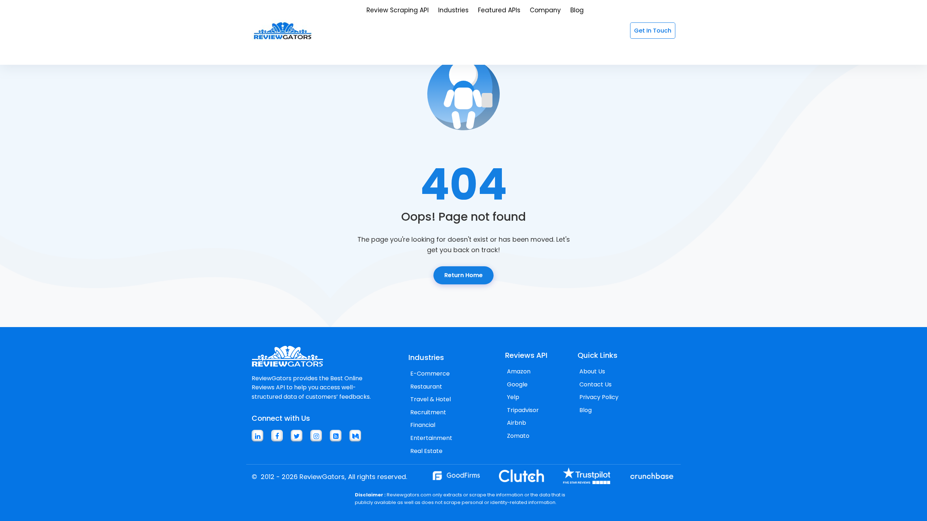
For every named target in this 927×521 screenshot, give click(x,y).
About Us (592, 371)
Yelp (513, 397)
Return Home (463, 275)
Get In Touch (652, 30)
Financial (422, 425)
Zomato (518, 436)
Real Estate (426, 451)
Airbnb (516, 423)
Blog (577, 10)
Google (517, 384)
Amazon (518, 371)
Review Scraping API (397, 10)
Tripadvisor (523, 410)
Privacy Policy (598, 397)
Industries (453, 10)
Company (545, 10)
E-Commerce (430, 373)
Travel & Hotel (430, 399)
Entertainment (431, 438)
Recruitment (428, 412)
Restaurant (426, 386)
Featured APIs (499, 10)
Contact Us (595, 384)
